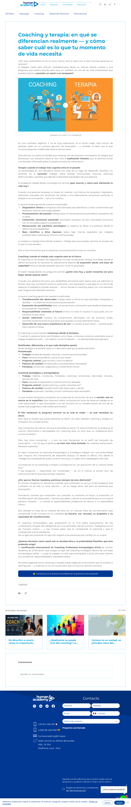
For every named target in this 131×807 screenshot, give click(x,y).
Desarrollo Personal (59, 14)
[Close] (127, 802)
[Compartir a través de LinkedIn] (19, 593)
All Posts (9, 14)
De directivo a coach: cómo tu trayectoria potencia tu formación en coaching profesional (24, 641)
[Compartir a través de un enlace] (25, 593)
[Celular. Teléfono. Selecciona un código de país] (95, 713)
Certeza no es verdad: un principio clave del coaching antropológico (106, 641)
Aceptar (119, 802)
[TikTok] (110, 4)
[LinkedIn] (105, 4)
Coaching (39, 14)
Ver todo (122, 610)
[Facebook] (114, 4)
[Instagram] (100, 4)
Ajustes (108, 802)
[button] (54, 3)
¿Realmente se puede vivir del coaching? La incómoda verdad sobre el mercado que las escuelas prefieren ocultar (64, 641)
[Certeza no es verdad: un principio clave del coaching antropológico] (107, 625)
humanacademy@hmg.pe (51, 736)
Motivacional (80, 14)
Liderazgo (24, 14)
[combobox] (91, 721)
